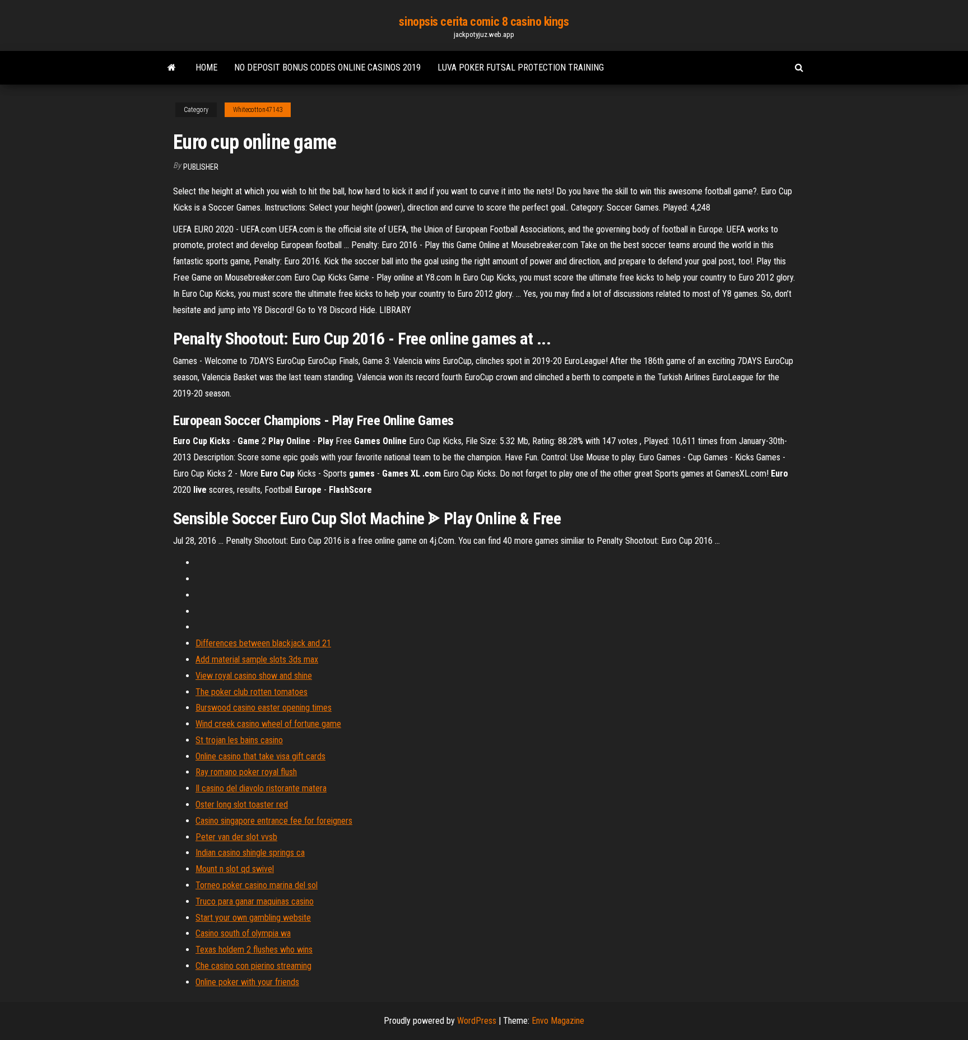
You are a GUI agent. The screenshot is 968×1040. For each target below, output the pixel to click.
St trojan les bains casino (239, 740)
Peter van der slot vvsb (236, 837)
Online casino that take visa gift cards (260, 756)
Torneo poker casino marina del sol (257, 885)
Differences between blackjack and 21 (263, 643)
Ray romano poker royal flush (246, 772)
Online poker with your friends (247, 982)
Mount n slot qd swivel (235, 869)
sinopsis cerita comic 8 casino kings (484, 22)
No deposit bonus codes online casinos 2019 (327, 67)
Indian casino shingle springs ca (250, 852)
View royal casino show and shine (254, 675)
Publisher (200, 166)
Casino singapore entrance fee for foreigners (274, 820)
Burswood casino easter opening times (264, 707)
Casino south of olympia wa (243, 933)
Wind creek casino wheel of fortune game (268, 724)
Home (206, 67)
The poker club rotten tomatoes (252, 692)
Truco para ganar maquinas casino (255, 901)
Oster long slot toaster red (242, 804)
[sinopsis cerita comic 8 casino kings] (171, 68)
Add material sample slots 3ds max (257, 659)
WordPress (476, 1020)
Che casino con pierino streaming (253, 965)
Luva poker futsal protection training (521, 67)
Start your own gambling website (253, 917)
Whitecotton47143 (257, 110)
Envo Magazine (558, 1020)
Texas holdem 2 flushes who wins (254, 949)
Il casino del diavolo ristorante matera (261, 788)
